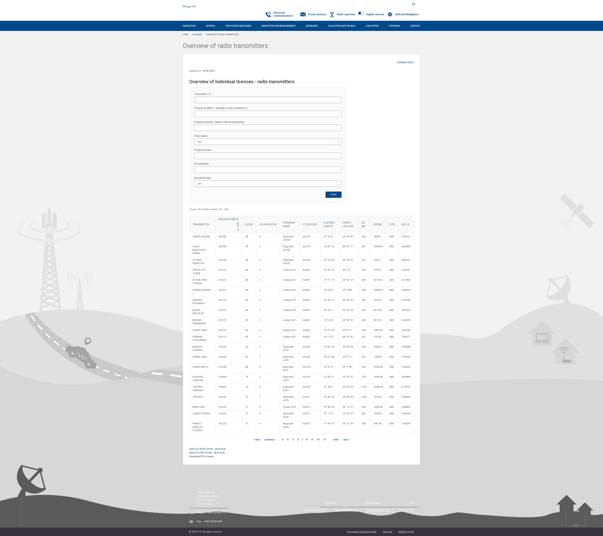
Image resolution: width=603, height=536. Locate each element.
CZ (413, 4)
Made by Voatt (406, 531)
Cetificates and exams (238, 26)
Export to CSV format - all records (207, 452)
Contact (415, 26)
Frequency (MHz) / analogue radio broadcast (219, 108)
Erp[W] (378, 224)
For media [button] (394, 26)
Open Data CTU (406, 510)
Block (249, 224)
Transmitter (201, 224)
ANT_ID (406, 224)
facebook (386, 4)
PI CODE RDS (310, 224)
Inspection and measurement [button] (278, 26)
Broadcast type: (203, 177)
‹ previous (268, 439)
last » (346, 439)
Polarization (268, 224)
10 (318, 439)
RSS (412, 502)
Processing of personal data (361, 531)
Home (185, 34)
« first (257, 439)
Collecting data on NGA (341, 26)
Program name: (203, 150)
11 (324, 439)
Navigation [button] (189, 26)
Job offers (372, 26)
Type (392, 224)
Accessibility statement (378, 510)
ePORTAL (210, 26)
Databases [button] (312, 26)
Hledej (405, 4)
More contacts (372, 502)
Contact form (405, 62)
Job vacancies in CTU (315, 510)
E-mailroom (330, 502)
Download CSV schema (201, 456)
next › (336, 439)
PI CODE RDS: (201, 163)
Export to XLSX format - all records (207, 448)
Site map (387, 531)
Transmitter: (201, 94)
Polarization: (201, 136)
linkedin (397, 4)
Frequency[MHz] (228, 219)
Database (197, 34)
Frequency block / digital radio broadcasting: (219, 122)
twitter (392, 4)
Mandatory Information (346, 510)
